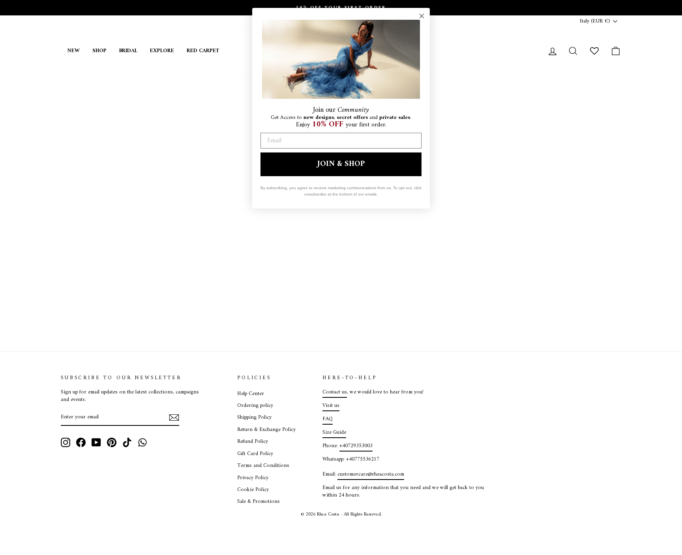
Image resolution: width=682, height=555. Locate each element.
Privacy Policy (252, 478)
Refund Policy (252, 441)
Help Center (250, 394)
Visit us (330, 405)
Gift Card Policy (255, 454)
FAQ (327, 419)
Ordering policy (255, 405)
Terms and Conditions (263, 465)
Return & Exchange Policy (266, 430)
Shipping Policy (254, 417)
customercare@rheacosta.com (370, 474)
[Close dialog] (422, 16)
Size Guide (334, 432)
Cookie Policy (253, 490)
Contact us (334, 392)
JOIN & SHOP (341, 164)
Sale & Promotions (258, 501)
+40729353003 (356, 446)
